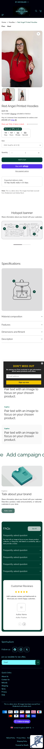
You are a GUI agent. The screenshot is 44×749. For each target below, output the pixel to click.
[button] (3, 15)
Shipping (13, 114)
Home (4, 22)
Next (9, 26)
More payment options (22, 171)
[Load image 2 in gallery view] (22, 94)
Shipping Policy (22, 741)
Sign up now (24, 382)
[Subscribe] (37, 662)
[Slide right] (24, 624)
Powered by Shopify (22, 745)
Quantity (5, 152)
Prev (3, 26)
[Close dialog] (42, 363)
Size (3, 141)
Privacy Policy (21, 738)
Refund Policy (10, 738)
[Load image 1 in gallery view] (8, 94)
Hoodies (12, 22)
